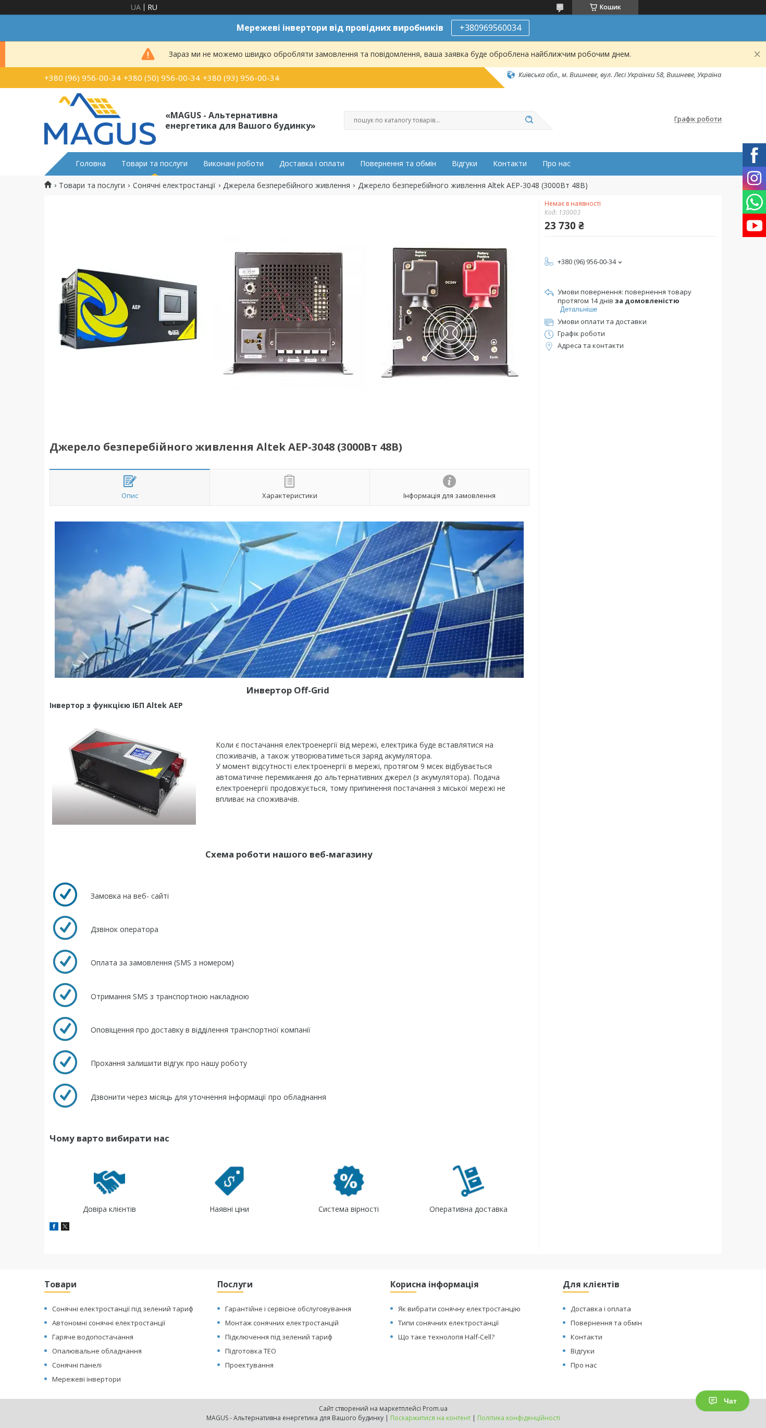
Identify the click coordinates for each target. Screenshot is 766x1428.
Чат (730, 1401)
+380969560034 (490, 27)
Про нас (556, 163)
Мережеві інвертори (86, 1379)
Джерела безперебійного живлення (286, 185)
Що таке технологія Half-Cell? (446, 1337)
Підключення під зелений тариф (278, 1337)
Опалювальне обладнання (97, 1351)
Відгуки (464, 163)
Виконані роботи (233, 163)
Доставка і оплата (601, 1308)
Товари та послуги (154, 163)
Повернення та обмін (398, 163)
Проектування (249, 1365)
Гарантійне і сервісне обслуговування (288, 1308)
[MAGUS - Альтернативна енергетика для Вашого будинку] (100, 119)
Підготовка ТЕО (250, 1351)
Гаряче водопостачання (92, 1337)
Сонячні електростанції (174, 185)
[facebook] (54, 1228)
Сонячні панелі (77, 1365)
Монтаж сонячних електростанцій (282, 1322)
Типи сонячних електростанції (448, 1322)
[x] (65, 1228)
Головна (91, 163)
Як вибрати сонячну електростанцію (459, 1308)
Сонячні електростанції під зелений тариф (122, 1308)
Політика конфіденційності (518, 1417)
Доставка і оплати (311, 163)
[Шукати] (528, 120)
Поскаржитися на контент (430, 1417)
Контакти (510, 163)
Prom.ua (435, 1408)
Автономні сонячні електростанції (108, 1322)
